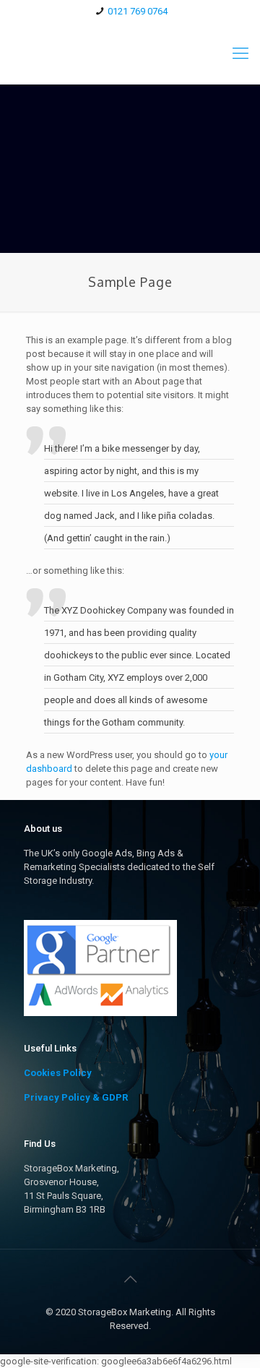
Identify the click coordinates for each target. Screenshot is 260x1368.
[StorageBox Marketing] (130, 53)
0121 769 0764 (138, 11)
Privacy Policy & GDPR (76, 1097)
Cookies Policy (58, 1072)
